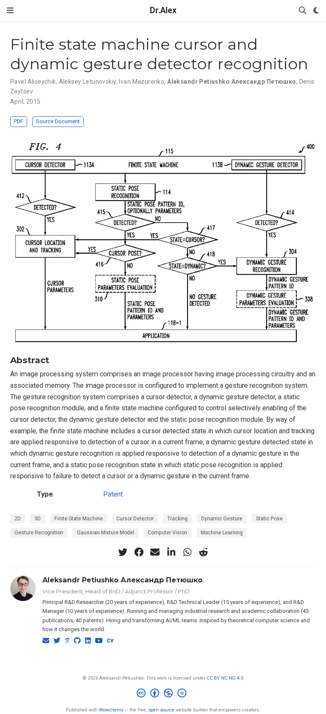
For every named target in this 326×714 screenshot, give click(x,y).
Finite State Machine (78, 519)
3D (37, 519)
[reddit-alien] (203, 552)
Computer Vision (167, 533)
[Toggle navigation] (10, 10)
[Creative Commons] (163, 694)
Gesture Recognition (38, 533)
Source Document (58, 121)
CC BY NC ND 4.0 (225, 678)
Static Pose (269, 519)
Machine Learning (222, 533)
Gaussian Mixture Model (105, 533)
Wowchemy (111, 710)
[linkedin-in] (171, 552)
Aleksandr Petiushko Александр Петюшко (122, 580)
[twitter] (122, 552)
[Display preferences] (316, 11)
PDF (18, 121)
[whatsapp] (187, 552)
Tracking (177, 519)
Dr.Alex (163, 10)
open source (161, 710)
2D (17, 519)
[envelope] (155, 552)
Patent (113, 494)
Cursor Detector (135, 519)
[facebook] (138, 552)
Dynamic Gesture (221, 519)
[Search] (302, 11)
